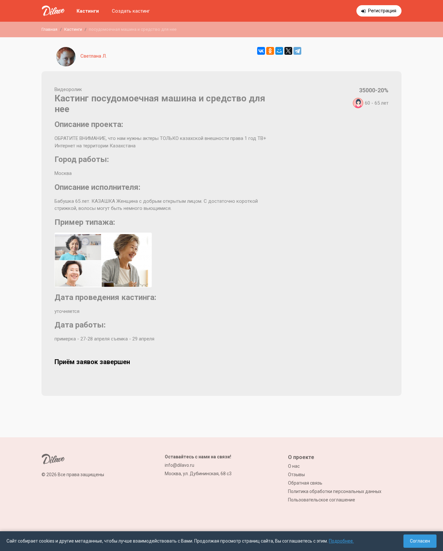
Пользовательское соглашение (321, 499)
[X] (288, 51)
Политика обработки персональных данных (334, 491)
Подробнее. (341, 541)
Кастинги (88, 11)
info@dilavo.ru (179, 465)
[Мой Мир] (279, 51)
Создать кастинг (131, 11)
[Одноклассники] (270, 51)
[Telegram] (297, 51)
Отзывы (296, 474)
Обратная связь (305, 483)
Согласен (420, 541)
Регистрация (382, 11)
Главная (49, 29)
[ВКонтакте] (261, 51)
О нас (294, 466)
